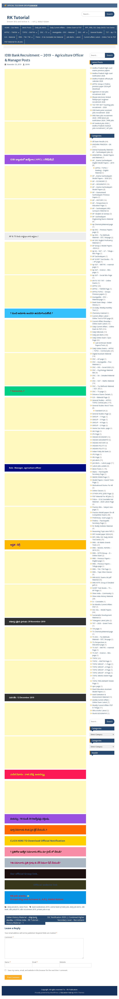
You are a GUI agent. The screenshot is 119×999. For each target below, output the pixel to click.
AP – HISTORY (97, 200)
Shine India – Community (101, 593)
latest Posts (26, 27)
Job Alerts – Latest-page (101, 463)
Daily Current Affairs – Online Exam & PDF (66, 27)
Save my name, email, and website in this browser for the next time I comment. (38, 970)
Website (63, 962)
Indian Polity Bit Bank (100, 451)
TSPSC (94, 658)
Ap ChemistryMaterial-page (102, 224)
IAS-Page (95, 431)
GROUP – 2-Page (98, 425)
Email (35, 962)
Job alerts (95, 460)
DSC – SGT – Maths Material (103, 381)
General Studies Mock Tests (102, 405)
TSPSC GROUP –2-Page (101, 667)
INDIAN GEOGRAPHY (100, 440)
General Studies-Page (100, 414)
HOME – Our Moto (12, 27)
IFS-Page (95, 434)
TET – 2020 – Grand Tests (102, 623)
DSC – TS (43, 32)
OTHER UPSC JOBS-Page (101, 493)
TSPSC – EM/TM (28, 32)
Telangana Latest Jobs (100, 620)
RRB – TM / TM (24, 37)
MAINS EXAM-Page (99, 477)
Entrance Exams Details (101, 394)
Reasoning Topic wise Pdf (102, 531)
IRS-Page (95, 457)
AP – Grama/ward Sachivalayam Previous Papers (101, 194)
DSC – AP (81, 32)
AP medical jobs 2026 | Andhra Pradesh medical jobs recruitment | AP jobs (102, 125)
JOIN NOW (33, 6)
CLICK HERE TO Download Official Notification (37, 840)
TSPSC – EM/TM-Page (100, 661)
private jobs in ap (43, 909)
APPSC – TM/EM (10, 32)
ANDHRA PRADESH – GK (101, 144)
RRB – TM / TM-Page (100, 569)
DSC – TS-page (98, 391)
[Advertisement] (45, 95)
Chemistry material (99, 313)
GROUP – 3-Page (98, 419)
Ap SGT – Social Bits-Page (102, 275)
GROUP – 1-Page (98, 417)
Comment (9, 937)
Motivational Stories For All (102, 485)
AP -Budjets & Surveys (100, 214)
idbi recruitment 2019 (28, 909)
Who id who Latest (99, 710)
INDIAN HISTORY (99, 443)
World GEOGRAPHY (99, 713)
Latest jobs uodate (99, 466)
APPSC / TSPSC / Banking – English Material (101, 170)
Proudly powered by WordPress (46, 992)
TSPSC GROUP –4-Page (101, 673)
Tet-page (95, 629)
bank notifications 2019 (40, 907)
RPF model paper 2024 (101, 534)
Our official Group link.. (24, 873)
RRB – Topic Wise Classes (102, 572)
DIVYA (27, 64)
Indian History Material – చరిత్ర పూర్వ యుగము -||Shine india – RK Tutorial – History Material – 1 (22, 920)
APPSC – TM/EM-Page (100, 289)
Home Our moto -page (101, 428)
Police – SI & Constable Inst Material (49, 37)
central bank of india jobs (59, 907)
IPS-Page (95, 454)
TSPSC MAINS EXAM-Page (102, 676)
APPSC (95, 286)
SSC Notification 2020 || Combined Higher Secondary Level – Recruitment (65, 918)
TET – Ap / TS (111, 32)
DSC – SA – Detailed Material (103, 375)
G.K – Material (9, 37)
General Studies (96, 32)
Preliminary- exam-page (101, 518)
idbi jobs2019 (14, 909)
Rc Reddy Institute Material (102, 526)
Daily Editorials (97, 332)
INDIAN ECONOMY (99, 437)
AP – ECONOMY (98, 181)
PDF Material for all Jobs (13, 42)
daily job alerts (75, 907)
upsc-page (96, 686)
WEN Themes (79, 992)
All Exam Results (98, 141)
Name (8, 962)
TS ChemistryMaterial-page (102, 631)
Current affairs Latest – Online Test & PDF (100, 37)
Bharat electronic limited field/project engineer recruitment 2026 (101, 99)
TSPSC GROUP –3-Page (101, 670)
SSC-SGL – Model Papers (101, 610)
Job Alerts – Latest (74, 37)
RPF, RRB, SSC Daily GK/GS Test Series (100, 27)
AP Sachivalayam (98, 256)
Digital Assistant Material (101, 354)
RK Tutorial (18, 17)
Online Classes (97, 491)
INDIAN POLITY (98, 446)
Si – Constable (97, 601)
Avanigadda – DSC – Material (63, 32)
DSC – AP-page (98, 359)
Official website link (45, 884)
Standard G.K (100, 411)
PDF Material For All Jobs (101, 496)
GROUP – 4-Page (98, 422)
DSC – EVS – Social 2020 (101, 367)
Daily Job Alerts (40, 27)
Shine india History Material (102, 596)
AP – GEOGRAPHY (99, 184)
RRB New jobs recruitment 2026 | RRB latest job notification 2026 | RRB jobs (103, 117)
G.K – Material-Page (99, 397)
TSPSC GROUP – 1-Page (101, 664)
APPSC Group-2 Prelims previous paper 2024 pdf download (101, 86)
